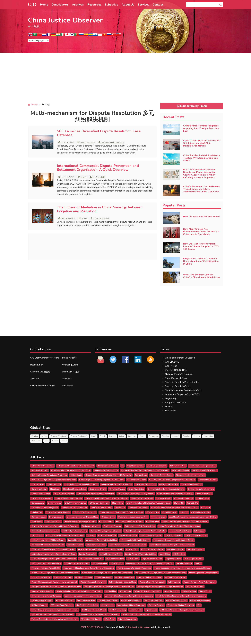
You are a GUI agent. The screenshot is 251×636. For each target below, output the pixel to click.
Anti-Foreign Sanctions (156, 466)
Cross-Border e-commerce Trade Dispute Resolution (121, 512)
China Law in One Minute (191, 484)
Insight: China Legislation (150, 535)
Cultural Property (169, 512)
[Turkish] (114, 35)
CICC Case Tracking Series (75, 503)
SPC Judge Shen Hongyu (131, 600)
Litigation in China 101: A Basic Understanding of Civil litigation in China (201, 261)
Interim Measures (75, 540)
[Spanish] (86, 35)
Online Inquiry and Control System (203, 573)
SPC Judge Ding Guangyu (42, 600)
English (35, 436)
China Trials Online (136, 489)
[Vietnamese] (104, 35)
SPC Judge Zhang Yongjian (61, 605)
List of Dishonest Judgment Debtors (46, 563)
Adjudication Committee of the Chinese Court (75, 466)
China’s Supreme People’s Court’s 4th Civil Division (106, 498)
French (102, 436)
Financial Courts (105, 521)
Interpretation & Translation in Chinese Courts (127, 545)
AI (122, 466)
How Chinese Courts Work (180, 531)
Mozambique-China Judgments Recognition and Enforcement (89, 568)
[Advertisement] (125, 80)
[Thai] (109, 35)
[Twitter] (113, 359)
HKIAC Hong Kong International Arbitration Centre (145, 531)
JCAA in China (131, 549)
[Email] (100, 359)
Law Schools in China (115, 559)
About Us (128, 5)
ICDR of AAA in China (107, 535)
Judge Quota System (175, 549)
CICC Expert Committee (99, 503)
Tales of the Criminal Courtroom (181, 605)
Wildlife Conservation (127, 619)
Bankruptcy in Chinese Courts (205, 470)
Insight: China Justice (128, 535)
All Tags (37, 457)
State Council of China (176, 378)
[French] (48, 35)
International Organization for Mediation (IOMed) (173, 540)
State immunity (107, 605)
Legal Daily (170, 398)
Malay (64, 441)
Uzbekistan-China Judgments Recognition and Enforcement (146, 614)
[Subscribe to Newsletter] (150, 359)
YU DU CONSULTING (176, 370)
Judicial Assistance (195, 549)
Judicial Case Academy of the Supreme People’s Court (53, 554)
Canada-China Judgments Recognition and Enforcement (172, 480)
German (112, 436)
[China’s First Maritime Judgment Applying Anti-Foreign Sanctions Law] (171, 129)
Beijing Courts (76, 475)
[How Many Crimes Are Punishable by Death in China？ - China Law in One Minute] (171, 232)
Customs (184, 512)
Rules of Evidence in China (42, 591)
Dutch (93, 436)
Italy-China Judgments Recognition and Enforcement (53, 549)
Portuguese (153, 436)
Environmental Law (53, 521)
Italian (121, 436)
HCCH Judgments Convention (75, 531)
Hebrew (197, 436)
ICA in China (199, 531)
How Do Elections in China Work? (201, 216)
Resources (94, 5)
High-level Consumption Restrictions (105, 531)
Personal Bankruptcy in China (149, 577)
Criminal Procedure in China (85, 512)
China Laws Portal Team (42, 385)
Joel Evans (67, 385)
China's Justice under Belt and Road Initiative (96, 494)
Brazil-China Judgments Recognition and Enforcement (54, 480)
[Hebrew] (95, 35)
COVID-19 (205, 507)
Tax (199, 605)
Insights (83, 177)
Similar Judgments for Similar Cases (46, 596)
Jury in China (165, 554)
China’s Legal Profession (42, 498)
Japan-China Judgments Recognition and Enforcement (100, 549)
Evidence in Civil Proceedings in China (80, 521)
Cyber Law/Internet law (200, 512)
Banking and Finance (180, 470)
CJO (32, 4)
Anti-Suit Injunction (177, 466)
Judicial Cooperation (87, 554)
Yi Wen (168, 406)
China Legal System (98, 489)
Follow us (103, 349)
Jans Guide (170, 410)
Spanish (175, 436)
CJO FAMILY (171, 366)
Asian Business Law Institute (106, 470)
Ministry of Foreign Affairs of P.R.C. (46, 568)
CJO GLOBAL (172, 361)
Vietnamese (36, 441)
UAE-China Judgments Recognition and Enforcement (182, 610)
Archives (78, 5)
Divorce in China (108, 517)
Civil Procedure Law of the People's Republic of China (148, 503)
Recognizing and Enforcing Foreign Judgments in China (160, 586)
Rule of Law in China (195, 586)
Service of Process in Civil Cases (148, 591)
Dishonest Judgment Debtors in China (82, 517)
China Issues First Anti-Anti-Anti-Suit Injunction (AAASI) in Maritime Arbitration (201, 143)
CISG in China (117, 503)
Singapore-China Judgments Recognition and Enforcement (129, 596)
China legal (54, 489)
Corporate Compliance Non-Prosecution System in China (174, 507)
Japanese (132, 436)
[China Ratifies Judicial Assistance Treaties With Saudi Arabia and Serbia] (171, 159)
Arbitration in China (39, 470)
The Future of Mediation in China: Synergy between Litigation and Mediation (99, 209)
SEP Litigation (125, 591)
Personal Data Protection (175, 577)
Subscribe (111, 5)
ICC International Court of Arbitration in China (64, 535)
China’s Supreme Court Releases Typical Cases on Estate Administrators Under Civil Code (201, 189)
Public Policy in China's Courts (152, 582)
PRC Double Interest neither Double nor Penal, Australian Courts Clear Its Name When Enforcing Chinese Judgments (199, 173)
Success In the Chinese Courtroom (131, 605)
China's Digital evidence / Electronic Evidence (166, 489)
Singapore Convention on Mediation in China (83, 596)
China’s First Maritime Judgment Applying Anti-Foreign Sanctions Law (201, 128)
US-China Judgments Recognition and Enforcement (98, 614)
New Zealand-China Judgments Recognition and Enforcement (160, 573)
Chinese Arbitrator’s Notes (142, 498)
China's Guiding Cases (41, 494)
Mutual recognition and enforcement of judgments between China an (182, 568)
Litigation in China (99, 563)
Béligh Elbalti (37, 364)
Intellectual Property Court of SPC (182, 394)
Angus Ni (66, 378)
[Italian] (62, 35)
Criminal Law (37, 512)
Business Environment (136, 480)
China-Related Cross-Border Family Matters (136, 494)
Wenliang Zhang (70, 364)
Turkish (55, 441)
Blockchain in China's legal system (190, 475)
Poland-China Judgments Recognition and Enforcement (54, 582)
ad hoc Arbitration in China (42, 466)
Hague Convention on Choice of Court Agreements (179, 526)
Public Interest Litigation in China (122, 582)
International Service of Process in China (48, 545)
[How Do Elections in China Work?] (171, 217)
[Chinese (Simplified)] (39, 35)
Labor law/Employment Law (90, 559)
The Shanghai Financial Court (94, 610)
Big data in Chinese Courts (161, 475)
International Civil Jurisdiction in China (101, 540)
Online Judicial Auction (41, 577)
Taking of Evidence (156, 605)
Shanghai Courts (189, 591)
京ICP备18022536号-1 (93, 627)
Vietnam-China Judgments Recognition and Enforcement (55, 619)
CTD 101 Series (152, 512)
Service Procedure (171, 591)
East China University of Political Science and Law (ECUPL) (192, 517)
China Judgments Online (145, 484)
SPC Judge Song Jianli (153, 600)
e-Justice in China (158, 517)
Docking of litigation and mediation (133, 517)
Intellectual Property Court (195, 535)
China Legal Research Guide (74, 489)
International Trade (75, 545)
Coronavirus (120, 507)
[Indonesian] (100, 35)
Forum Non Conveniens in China (129, 521)
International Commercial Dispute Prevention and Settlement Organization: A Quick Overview (98, 167)
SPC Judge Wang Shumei (176, 600)
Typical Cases (151, 610)
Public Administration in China (93, 582)
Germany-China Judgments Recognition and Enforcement (55, 526)
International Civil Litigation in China (135, 540)
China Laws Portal (39, 489)
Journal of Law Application (152, 549)
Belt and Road (141, 475)
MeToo (198, 563)
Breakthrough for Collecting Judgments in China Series (101, 480)
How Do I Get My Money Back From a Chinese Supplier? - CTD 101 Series (201, 246)
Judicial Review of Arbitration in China (140, 554)
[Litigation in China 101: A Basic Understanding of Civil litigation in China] (171, 262)
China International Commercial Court (183, 390)
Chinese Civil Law (163, 498)
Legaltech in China (173, 559)
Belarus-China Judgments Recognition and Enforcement (108, 475)
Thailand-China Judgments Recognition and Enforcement (55, 610)
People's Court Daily (175, 402)
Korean (142, 436)
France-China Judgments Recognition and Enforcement (185, 521)
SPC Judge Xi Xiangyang (200, 600)
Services (143, 5)
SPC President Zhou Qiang (87, 605)
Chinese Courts (203, 498)
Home (44, 5)
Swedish (186, 436)
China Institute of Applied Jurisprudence (81, 484)
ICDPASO (91, 535)
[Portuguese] (76, 35)
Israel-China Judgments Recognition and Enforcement (172, 545)
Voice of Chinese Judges (91, 619)
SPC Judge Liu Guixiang (107, 600)
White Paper (110, 619)
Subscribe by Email (194, 106)
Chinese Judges (38, 503)
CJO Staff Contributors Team (112, 142)
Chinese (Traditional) (79, 436)
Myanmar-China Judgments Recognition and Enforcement (55, 573)
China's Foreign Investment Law (201, 489)
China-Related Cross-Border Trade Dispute (174, 494)
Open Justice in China (62, 577)
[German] (53, 35)
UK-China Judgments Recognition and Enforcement (52, 614)
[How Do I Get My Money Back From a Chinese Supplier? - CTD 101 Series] (171, 247)
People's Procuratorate (124, 577)
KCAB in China (179, 554)
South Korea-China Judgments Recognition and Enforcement (181, 596)
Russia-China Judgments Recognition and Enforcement (79, 591)
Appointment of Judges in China (202, 466)
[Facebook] (125, 359)
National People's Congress (179, 374)
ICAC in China (37, 535)
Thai (46, 441)
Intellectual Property (173, 535)
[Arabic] (35, 35)
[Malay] (118, 35)
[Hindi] (58, 35)
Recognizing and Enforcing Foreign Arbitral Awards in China (109, 586)
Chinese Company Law (183, 498)
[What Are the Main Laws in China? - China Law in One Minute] (171, 277)
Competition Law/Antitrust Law (74, 507)
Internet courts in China (96, 545)
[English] (30, 35)
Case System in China (207, 480)
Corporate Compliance (138, 507)
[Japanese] (67, 35)
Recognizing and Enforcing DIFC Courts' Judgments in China (56, 586)
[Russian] (81, 35)
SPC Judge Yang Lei (39, 605)
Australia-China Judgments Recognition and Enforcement (144, 470)
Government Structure (112, 526)
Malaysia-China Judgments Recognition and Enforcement (149, 563)
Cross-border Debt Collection (180, 357)
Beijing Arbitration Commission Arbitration (49, 475)
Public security (174, 582)
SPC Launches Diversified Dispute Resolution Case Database (99, 133)
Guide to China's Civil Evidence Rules (140, 526)
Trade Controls (136, 610)
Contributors (60, 5)
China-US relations (203, 494)
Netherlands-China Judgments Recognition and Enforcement (107, 573)
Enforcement (37, 521)
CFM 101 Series (38, 484)
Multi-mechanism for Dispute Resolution (134, 568)
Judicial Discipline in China (110, 554)
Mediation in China (184, 563)
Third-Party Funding (118, 610)
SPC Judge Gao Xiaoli (64, 600)
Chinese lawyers (54, 503)
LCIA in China (133, 559)
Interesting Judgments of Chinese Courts (48, 540)
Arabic (44, 436)
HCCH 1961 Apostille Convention (45, 531)
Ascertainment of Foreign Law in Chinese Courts (70, 470)
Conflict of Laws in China (101, 507)
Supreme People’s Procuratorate (181, 382)
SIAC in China (205, 591)
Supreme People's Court (177, 386)
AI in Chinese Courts (135, 466)
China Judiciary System (168, 484)
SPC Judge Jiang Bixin (86, 600)
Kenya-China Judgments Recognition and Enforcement (54, 559)
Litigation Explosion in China (76, 563)
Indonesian (208, 436)
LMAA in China (116, 563)
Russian (165, 436)
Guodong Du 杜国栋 (101, 218)
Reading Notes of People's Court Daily (199, 582)
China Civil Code (54, 484)
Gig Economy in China (91, 526)
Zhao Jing (34, 378)
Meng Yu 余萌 (69, 357)
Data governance (56, 517)
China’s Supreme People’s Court (69, 498)
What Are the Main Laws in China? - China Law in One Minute (201, 276)
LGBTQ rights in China (193, 559)
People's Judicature (103, 577)
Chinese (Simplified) (59, 436)
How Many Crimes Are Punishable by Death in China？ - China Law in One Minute (201, 231)
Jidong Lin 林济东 (70, 371)
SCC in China (110, 591)
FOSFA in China (152, 521)
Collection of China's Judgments (45, 507)
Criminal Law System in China (58, 512)
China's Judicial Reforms (64, 494)
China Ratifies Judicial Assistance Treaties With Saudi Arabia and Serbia (201, 158)
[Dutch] (44, 35)
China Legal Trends (87, 142)
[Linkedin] (138, 359)
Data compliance (38, 517)
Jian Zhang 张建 (98, 177)
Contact (158, 5)
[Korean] (72, 35)
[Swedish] (90, 35)
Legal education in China (152, 559)
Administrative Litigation (108, 466)
